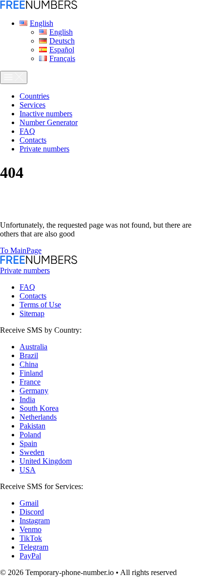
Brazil (29, 355)
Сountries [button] (34, 96)
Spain (28, 443)
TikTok (31, 538)
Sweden (32, 452)
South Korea (39, 408)
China (29, 364)
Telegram (34, 547)
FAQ (27, 287)
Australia (33, 346)
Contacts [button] (33, 140)
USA (28, 470)
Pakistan (32, 426)
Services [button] (32, 105)
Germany (34, 390)
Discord (32, 512)
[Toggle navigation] (13, 77)
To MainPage (21, 250)
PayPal (30, 556)
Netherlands (38, 417)
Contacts (33, 296)
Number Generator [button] (49, 122)
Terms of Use (40, 304)
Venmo (31, 529)
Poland (30, 434)
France (30, 382)
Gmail (29, 503)
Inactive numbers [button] (46, 113)
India (27, 399)
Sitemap (32, 313)
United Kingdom (46, 461)
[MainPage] (38, 6)
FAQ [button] (27, 131)
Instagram (35, 520)
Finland (31, 373)
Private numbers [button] (44, 149)
